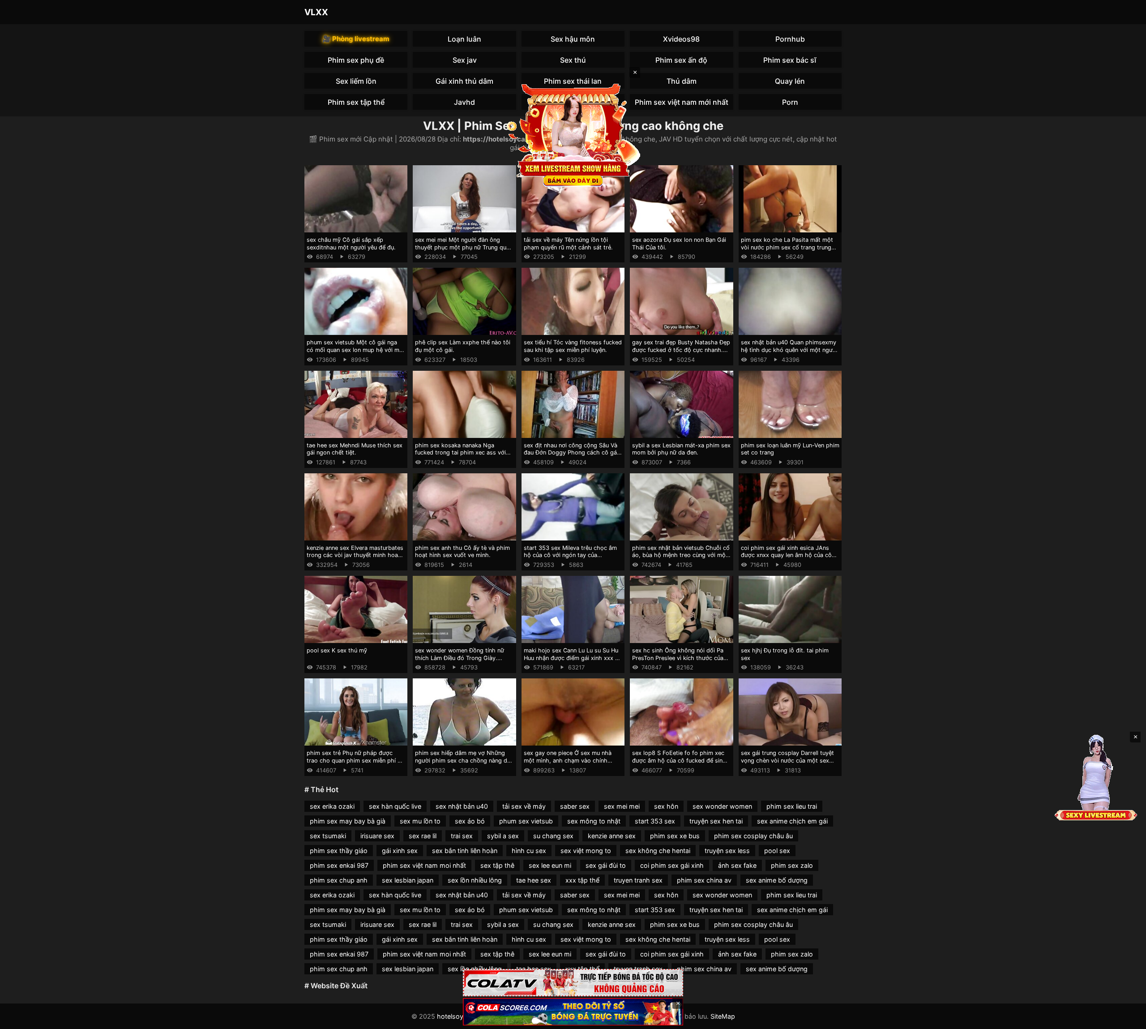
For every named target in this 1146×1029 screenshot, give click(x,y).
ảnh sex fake (737, 865)
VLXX (316, 12)
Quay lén (790, 81)
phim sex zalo (792, 865)
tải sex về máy (524, 806)
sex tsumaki (328, 836)
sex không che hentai (657, 850)
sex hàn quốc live (395, 806)
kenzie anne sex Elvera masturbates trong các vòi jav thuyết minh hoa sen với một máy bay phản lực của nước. (355, 559)
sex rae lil (422, 836)
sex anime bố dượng (777, 880)
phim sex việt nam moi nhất (424, 865)
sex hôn (666, 806)
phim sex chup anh (339, 880)
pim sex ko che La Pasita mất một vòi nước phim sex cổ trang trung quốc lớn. (787, 247)
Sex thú (573, 60)
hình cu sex (529, 850)
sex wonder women (722, 806)
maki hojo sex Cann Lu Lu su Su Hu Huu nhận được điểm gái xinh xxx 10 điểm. (572, 658)
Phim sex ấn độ (681, 60)
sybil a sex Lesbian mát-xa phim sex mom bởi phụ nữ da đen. (681, 449)
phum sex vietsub (526, 821)
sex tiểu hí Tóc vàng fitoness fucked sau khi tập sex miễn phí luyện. (573, 346)
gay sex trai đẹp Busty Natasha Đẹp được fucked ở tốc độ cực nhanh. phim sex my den (681, 349)
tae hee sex (533, 880)
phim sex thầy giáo (339, 850)
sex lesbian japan (407, 880)
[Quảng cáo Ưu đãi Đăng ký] (573, 1011)
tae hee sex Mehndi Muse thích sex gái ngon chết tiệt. (354, 449)
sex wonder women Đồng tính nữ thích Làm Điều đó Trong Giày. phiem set (459, 658)
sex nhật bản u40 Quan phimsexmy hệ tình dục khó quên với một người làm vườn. (789, 349)
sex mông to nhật (593, 821)
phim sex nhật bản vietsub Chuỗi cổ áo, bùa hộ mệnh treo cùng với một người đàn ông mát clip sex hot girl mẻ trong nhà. (681, 559)
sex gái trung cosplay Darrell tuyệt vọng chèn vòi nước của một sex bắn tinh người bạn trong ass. (787, 760)
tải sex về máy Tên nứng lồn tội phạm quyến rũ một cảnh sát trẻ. (568, 243)
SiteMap (722, 1016)
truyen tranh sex (638, 880)
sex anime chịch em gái (792, 821)
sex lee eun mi (550, 865)
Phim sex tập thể (356, 102)
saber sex (575, 806)
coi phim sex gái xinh (672, 865)
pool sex (777, 850)
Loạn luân (464, 38)
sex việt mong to (585, 850)
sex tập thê (497, 865)
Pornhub (790, 38)
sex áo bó (470, 821)
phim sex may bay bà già (347, 821)
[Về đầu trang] (1126, 1018)
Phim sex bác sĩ (790, 60)
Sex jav (465, 60)
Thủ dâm (682, 81)
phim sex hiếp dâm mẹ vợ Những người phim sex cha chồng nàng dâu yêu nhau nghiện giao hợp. (464, 760)
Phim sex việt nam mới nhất (681, 102)
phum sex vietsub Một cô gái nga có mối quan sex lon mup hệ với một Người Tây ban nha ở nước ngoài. (356, 349)
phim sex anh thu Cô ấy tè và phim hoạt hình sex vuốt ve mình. (462, 552)
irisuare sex (377, 836)
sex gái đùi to (606, 865)
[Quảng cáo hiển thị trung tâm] (573, 134)
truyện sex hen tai (716, 821)
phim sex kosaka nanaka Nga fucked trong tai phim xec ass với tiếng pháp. (460, 452)
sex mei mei (622, 806)
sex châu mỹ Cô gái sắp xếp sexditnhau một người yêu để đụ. (351, 243)
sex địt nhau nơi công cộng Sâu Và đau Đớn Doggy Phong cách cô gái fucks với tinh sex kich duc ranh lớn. (573, 452)
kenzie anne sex (612, 836)
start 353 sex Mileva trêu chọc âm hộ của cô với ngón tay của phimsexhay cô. (570, 555)
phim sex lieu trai (791, 806)
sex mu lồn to (420, 821)
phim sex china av (704, 880)
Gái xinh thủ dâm (464, 81)
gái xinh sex (400, 850)
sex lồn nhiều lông (475, 880)
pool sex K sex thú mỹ (337, 650)
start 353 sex (655, 821)
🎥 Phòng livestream (355, 38)
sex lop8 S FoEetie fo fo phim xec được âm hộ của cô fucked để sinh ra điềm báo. (679, 760)
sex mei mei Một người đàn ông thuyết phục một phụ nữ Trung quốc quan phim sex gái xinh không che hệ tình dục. (464, 251)
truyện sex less (727, 850)
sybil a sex (503, 836)
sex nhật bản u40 (462, 806)
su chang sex (553, 836)
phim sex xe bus (675, 836)
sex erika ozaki (332, 806)
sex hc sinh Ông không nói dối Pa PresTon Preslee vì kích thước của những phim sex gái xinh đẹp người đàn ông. (679, 661)
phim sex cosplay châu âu (753, 836)
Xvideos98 (681, 38)
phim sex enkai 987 (339, 865)
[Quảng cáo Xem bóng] (573, 982)
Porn (790, 102)
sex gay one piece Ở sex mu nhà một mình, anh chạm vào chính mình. (567, 760)
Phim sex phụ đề (356, 60)
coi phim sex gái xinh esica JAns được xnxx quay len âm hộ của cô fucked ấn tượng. (786, 555)
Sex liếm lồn (356, 81)
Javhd (464, 102)
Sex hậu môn (573, 38)
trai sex (462, 836)
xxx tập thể (582, 880)
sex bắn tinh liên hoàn (464, 850)
